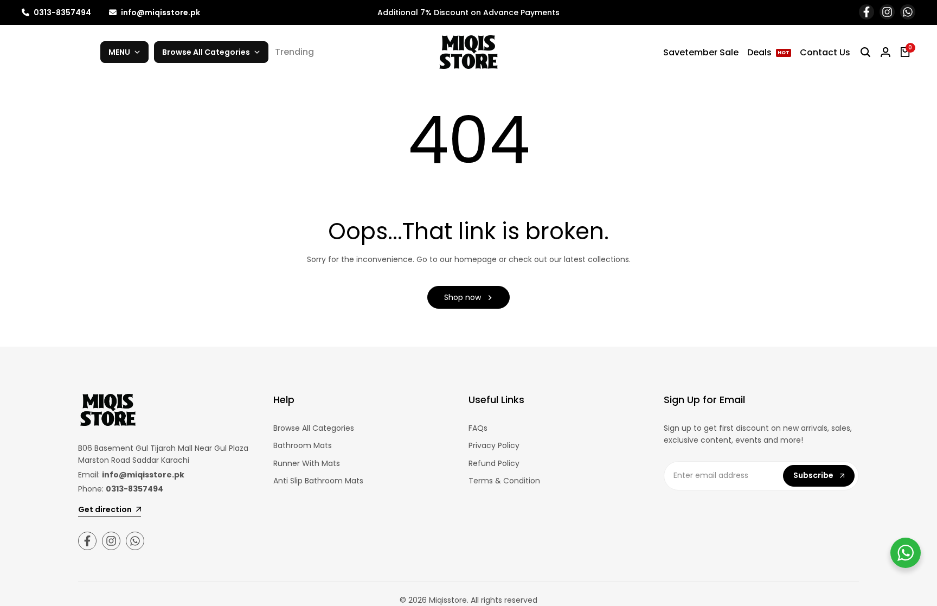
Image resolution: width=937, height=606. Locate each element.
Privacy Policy (493, 445)
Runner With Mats (306, 463)
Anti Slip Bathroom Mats (318, 480)
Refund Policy (493, 463)
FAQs (477, 428)
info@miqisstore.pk (159, 12)
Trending (294, 52)
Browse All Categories (313, 428)
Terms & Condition (504, 480)
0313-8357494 (61, 12)
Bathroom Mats (302, 445)
